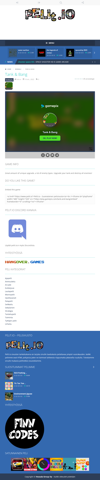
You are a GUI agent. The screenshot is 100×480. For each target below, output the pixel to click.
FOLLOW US (83, 2)
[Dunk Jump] (82, 464)
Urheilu (8, 324)
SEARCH (61, 2)
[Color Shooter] (43, 464)
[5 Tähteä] (82, 79)
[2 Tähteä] (77, 79)
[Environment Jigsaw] (9, 396)
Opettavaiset (10, 298)
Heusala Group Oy (44, 476)
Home (9, 69)
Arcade (8, 285)
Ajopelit (8, 278)
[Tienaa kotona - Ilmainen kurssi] (24, 428)
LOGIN (17, 2)
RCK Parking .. (20, 373)
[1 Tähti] (75, 79)
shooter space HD (26, 62)
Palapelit (9, 301)
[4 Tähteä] (80, 79)
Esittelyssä (9, 288)
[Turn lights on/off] (43, 155)
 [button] (52, 155)
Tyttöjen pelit (11, 320)
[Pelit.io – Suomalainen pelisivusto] (50, 14)
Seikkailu (18, 69)
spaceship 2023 (81, 50)
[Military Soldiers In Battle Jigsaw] (69, 464)
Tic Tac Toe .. (20, 383)
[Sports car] (17, 464)
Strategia (9, 311)
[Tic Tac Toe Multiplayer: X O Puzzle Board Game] (9, 385)
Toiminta (9, 317)
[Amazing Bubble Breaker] (56, 464)
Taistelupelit (10, 314)
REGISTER (39, 2)
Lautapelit (9, 291)
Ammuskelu (10, 281)
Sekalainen (10, 307)
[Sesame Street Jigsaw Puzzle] (30, 464)
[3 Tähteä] (79, 79)
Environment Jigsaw (23, 393)
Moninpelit (10, 294)
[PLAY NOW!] (13, 52)
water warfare (23, 50)
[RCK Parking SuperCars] (9, 375)
